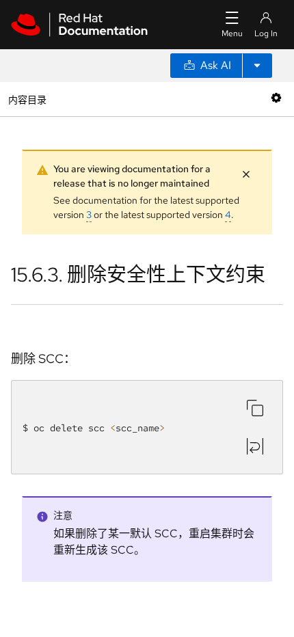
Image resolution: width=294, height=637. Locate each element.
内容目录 (27, 99)
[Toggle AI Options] (257, 65)
